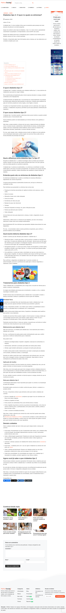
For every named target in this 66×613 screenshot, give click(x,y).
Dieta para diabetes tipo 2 (12, 81)
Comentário (8, 548)
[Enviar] (33, 3)
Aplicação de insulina (11, 79)
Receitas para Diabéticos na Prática (13, 416)
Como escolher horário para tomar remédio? (9, 532)
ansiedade (42, 441)
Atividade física (10, 76)
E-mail (28, 559)
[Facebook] (1, 300)
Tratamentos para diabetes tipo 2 (12, 75)
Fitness (40, 7)
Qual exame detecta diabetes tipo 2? (13, 73)
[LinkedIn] (1, 307)
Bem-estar (22, 7)
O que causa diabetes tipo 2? (11, 66)
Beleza (14, 7)
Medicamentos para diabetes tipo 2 (14, 78)
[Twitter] (1, 304)
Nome (7, 559)
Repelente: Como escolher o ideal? (8, 518)
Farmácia (31, 7)
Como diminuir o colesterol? (22, 518)
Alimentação (5, 7)
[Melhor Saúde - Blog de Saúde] (6, 3)
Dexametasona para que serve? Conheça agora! (40, 534)
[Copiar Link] (1, 310)
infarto (11, 447)
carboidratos (19, 396)
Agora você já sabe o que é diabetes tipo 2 (14, 84)
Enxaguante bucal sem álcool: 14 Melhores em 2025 (24, 533)
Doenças (6, 13)
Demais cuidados (8, 82)
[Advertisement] (25, 52)
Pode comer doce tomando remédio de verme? (39, 519)
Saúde (47, 7)
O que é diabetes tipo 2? (10, 64)
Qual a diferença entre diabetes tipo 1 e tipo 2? (14, 68)
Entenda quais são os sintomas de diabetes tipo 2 (14, 71)
